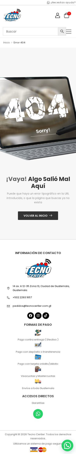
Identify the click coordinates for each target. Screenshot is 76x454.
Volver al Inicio (36, 216)
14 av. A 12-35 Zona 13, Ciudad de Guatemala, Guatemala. (41, 288)
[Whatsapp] (38, 414)
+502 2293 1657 (22, 297)
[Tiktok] (45, 315)
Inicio (6, 42)
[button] (69, 31)
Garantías (38, 403)
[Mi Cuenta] (57, 15)
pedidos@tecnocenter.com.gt (32, 306)
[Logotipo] (12, 15)
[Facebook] (30, 315)
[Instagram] (38, 315)
